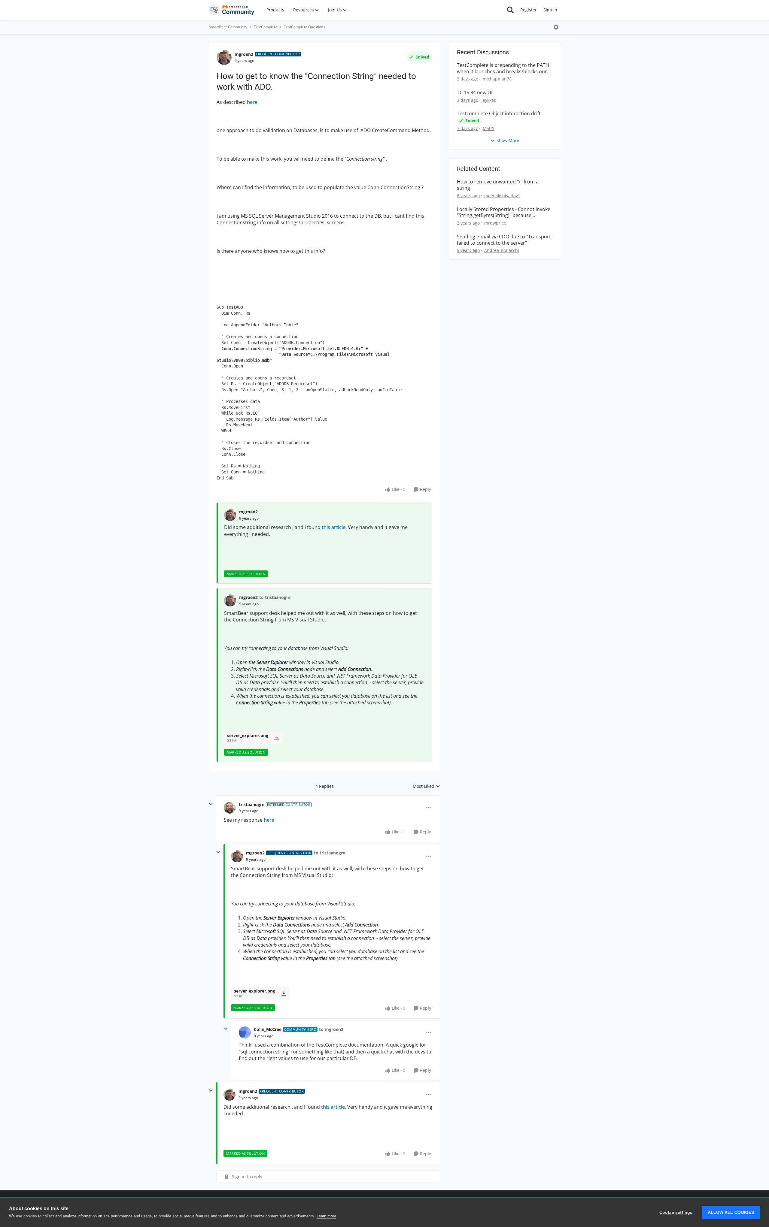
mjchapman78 (497, 79)
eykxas (489, 100)
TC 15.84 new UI (474, 92)
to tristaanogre (274, 597)
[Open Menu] (556, 27)
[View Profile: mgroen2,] (230, 515)
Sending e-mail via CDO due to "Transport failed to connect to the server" (504, 240)
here (269, 820)
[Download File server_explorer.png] (276, 738)
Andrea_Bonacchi (501, 250)
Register (528, 10)
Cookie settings (676, 1212)
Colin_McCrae (267, 1029)
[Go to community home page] (231, 10)
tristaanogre (251, 804)
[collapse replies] (210, 804)
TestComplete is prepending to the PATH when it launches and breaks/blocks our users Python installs (503, 68)
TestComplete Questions (304, 26)
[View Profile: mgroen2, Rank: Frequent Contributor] (224, 57)
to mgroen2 (331, 1029)
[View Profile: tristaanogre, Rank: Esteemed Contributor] (230, 808)
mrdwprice (495, 223)
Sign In (550, 10)
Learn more (326, 1216)
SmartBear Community (228, 26)
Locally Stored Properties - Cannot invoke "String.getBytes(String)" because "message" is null (503, 212)
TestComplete (265, 26)
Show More (508, 140)
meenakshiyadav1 (502, 195)
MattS (488, 128)
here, (253, 102)
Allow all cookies (731, 1212)
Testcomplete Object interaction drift (499, 113)
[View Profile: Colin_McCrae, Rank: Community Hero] (245, 1032)
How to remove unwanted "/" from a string (498, 185)
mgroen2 (244, 54)
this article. (334, 527)
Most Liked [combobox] (426, 786)
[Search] (510, 10)
